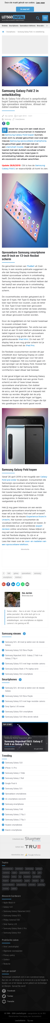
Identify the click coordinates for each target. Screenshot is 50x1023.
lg (20, 877)
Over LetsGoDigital (11, 946)
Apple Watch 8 (9, 902)
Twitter (10, 996)
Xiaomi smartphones (13, 830)
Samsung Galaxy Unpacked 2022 (16, 911)
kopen (5, 880)
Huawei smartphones (13, 825)
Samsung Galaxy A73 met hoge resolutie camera (25, 663)
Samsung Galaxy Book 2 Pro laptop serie (21, 669)
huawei (27, 877)
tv (42, 880)
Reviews (5, 26)
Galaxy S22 (8, 907)
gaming (41, 885)
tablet (14, 888)
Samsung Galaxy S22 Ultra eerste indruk (21, 717)
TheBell (30, 266)
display (6, 877)
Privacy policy (9, 955)
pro (39, 873)
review (5, 888)
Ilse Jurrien (9, 116)
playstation (21, 885)
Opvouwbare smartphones (15, 794)
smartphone (7, 577)
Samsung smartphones (14, 804)
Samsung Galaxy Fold (14, 809)
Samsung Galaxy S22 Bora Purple (19, 650)
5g (34, 873)
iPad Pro (30, 346)
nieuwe (32, 885)
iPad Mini (23, 339)
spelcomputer (8, 885)
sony (14, 877)
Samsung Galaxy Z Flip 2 (15, 814)
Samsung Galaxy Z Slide (15, 773)
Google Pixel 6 (11, 783)
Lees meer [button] (40, 3)
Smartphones (13, 26)
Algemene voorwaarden (12, 951)
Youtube (10, 1001)
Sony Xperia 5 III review (14, 706)
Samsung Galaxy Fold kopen (19, 135)
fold (9, 573)
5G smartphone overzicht (15, 799)
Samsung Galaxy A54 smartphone (19, 674)
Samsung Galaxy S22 (14, 762)
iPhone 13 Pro (11, 768)
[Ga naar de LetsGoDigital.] (4, 31)
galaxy (16, 573)
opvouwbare (26, 573)
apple (27, 880)
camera (6, 873)
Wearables (40, 26)
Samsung (8, 119)
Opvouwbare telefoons (28, 26)
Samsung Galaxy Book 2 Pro (15, 928)
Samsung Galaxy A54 (12, 933)
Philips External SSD (11, 920)
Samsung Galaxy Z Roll (14, 778)
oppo (14, 873)
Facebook (11, 991)
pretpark (36, 877)
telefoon (18, 577)
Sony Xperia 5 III (10, 924)
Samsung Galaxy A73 (12, 915)
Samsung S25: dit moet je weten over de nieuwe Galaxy (25, 643)
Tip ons (30, 1020)
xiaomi (35, 880)
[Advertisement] (25, 44)
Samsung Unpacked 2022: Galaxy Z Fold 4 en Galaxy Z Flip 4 (23, 657)
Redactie (6, 964)
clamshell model (14, 147)
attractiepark (16, 880)
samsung (37, 573)
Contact (6, 959)
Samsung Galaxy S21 (14, 788)
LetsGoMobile (20, 1020)
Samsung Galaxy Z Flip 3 (15, 819)
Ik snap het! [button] (25, 9)
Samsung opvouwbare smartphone (28, 141)
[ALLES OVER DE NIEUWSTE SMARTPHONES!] (13, 17)
